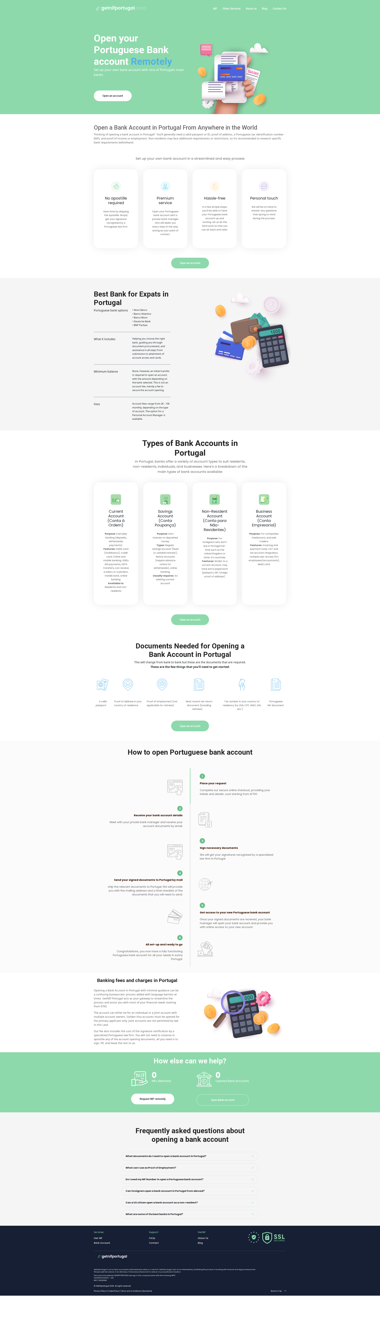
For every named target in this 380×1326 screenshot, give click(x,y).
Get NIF (98, 1238)
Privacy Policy (100, 1291)
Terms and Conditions (131, 1291)
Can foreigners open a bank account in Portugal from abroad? (165, 1191)
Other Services (231, 8)
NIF (215, 8)
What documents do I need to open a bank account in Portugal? (166, 1156)
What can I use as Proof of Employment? (151, 1167)
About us (251, 8)
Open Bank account (223, 1099)
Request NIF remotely (153, 1098)
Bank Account (102, 1243)
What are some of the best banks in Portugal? (154, 1214)
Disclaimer (147, 1291)
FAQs (152, 1238)
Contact (154, 1243)
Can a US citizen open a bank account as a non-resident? (162, 1202)
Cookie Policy (113, 1291)
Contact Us (279, 8)
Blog (264, 8)
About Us (203, 1238)
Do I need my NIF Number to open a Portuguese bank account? (164, 1179)
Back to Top (277, 1291)
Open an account (112, 95)
